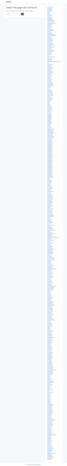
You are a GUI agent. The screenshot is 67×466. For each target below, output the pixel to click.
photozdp (49, 87)
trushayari (49, 69)
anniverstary (49, 256)
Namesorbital (50, 273)
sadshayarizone (50, 70)
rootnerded (49, 418)
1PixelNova (49, 338)
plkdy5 (48, 379)
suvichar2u (49, 454)
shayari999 (49, 15)
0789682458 (49, 171)
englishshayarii (50, 130)
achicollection (50, 187)
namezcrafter (49, 405)
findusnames (49, 266)
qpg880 (48, 377)
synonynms (49, 220)
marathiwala (49, 261)
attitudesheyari (50, 198)
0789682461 (49, 175)
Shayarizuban (50, 26)
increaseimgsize (50, 288)
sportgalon (49, 294)
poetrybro (49, 60)
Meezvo (48, 328)
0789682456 (49, 168)
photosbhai (49, 49)
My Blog (8, 1)
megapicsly (49, 335)
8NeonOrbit (49, 347)
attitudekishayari (50, 215)
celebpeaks (49, 298)
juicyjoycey (49, 193)
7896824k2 (49, 122)
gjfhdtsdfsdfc (50, 111)
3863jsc (48, 394)
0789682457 (49, 170)
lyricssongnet (49, 188)
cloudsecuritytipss (50, 136)
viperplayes (49, 65)
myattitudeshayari (50, 129)
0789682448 (49, 158)
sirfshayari (49, 332)
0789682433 (49, 141)
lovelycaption (49, 445)
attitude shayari (50, 313)
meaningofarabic (50, 248)
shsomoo (49, 375)
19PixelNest (49, 359)
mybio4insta (49, 408)
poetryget (49, 271)
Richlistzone (49, 41)
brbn (48, 13)
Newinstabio (49, 324)
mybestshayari (50, 458)
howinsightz (49, 210)
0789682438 (49, 147)
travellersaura (50, 202)
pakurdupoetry (50, 51)
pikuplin (48, 217)
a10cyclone (49, 378)
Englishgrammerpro (51, 304)
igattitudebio (49, 362)
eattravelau (49, 449)
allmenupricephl (50, 249)
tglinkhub (49, 11)
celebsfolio (49, 274)
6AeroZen (49, 344)
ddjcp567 (49, 400)
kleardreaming (50, 330)
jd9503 (48, 393)
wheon (48, 89)
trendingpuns (49, 221)
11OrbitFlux (49, 350)
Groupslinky (49, 235)
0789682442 (49, 152)
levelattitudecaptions (51, 35)
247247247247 (50, 177)
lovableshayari (50, 131)
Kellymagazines (50, 252)
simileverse (49, 200)
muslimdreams (50, 289)
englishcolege (50, 325)
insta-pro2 (49, 96)
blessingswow (50, 440)
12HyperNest (49, 352)
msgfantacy (49, 76)
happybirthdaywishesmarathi (53, 237)
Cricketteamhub (50, 277)
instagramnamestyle (51, 233)
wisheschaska (50, 334)
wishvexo (49, 428)
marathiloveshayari (51, 44)
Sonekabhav (49, 9)
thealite (48, 226)
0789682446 (49, 156)
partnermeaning (50, 68)
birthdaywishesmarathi (51, 268)
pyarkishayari (49, 409)
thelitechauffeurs (50, 85)
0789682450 (49, 161)
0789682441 (49, 151)
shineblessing (50, 43)
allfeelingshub (50, 365)
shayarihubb (49, 99)
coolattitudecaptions (51, 23)
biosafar (48, 262)
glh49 (48, 390)
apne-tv (48, 102)
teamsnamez (49, 58)
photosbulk (49, 48)
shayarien (49, 451)
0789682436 (49, 145)
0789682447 (49, 157)
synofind (49, 322)
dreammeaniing (50, 225)
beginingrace (49, 59)
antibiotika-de (50, 368)
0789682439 (49, 149)
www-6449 (49, 387)
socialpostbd (49, 24)
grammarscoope (50, 137)
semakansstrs (50, 222)
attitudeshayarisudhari (51, 286)
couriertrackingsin (50, 257)
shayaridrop (49, 182)
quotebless (49, 105)
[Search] (22, 14)
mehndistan (49, 205)
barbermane (49, 323)
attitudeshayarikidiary (51, 453)
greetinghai (49, 307)
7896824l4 (49, 124)
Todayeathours (50, 228)
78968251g (49, 117)
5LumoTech (49, 343)
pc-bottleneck (50, 276)
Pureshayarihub (50, 306)
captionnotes (49, 38)
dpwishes (49, 80)
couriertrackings (50, 29)
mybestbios (49, 185)
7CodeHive (49, 345)
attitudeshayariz (50, 82)
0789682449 (49, 160)
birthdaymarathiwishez (51, 434)
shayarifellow (49, 84)
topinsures (49, 25)
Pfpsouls (49, 291)
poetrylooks (49, 195)
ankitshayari (49, 263)
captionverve (49, 429)
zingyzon (49, 183)
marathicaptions (50, 94)
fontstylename (50, 95)
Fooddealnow (50, 227)
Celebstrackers (50, 297)
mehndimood (49, 232)
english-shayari (50, 6)
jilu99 (48, 397)
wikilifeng (49, 28)
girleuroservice (50, 404)
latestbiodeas (50, 284)
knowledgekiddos (50, 337)
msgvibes (49, 439)
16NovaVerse (49, 355)
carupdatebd (49, 33)
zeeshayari (49, 186)
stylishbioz (49, 431)
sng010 (48, 385)
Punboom (49, 140)
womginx (49, 278)
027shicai (49, 403)
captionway (49, 421)
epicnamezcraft (50, 420)
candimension (50, 269)
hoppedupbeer (50, 380)
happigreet (49, 36)
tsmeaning (49, 218)
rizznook (49, 207)
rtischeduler (49, 279)
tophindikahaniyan (50, 50)
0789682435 (49, 144)
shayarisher (49, 79)
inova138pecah (50, 372)
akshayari (49, 190)
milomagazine (50, 64)
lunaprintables (50, 135)
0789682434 (49, 142)
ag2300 (48, 388)
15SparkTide (49, 354)
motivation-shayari (51, 259)
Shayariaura (49, 433)
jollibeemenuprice (50, 258)
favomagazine (50, 211)
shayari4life (49, 45)
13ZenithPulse (50, 353)
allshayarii (49, 31)
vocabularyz (49, 416)
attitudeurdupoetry (51, 46)
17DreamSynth (50, 357)
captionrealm (49, 364)
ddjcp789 (49, 402)
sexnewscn (49, 398)
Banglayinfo (49, 8)
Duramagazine (50, 253)
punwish (49, 283)
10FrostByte (49, 349)
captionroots (49, 180)
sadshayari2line (50, 456)
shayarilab (49, 299)
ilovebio (48, 104)
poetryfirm (49, 241)
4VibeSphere (49, 342)
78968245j (49, 121)
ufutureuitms (49, 201)
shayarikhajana (50, 450)
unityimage (49, 296)
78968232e (49, 115)
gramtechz (49, 238)
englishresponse (50, 216)
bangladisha (49, 19)
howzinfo (49, 192)
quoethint (49, 106)
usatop (48, 101)
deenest (48, 327)
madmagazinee (50, 191)
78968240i (49, 120)
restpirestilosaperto (51, 20)
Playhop (48, 231)
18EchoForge (49, 358)
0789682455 (49, 167)
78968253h (49, 119)
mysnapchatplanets (51, 230)
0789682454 (49, 166)
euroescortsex (50, 392)
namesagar (49, 443)
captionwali (49, 54)
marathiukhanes (50, 73)
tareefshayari (49, 413)
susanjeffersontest (51, 382)
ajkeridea (49, 86)
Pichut (48, 178)
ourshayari (49, 126)
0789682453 (49, 165)
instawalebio (49, 410)
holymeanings (50, 134)
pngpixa (48, 444)
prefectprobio (50, 39)
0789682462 (49, 176)
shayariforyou (50, 267)
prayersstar (49, 426)
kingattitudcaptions (51, 34)
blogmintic (49, 100)
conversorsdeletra (50, 132)
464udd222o (49, 107)
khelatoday (49, 14)
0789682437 (49, 146)
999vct (48, 399)
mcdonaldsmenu (50, 264)
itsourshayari (49, 363)
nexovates (49, 281)
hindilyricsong (50, 318)
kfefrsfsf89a (49, 109)
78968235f (49, 116)
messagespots (50, 314)
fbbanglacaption (50, 448)
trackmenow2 (50, 374)
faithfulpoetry (49, 91)
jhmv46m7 (49, 112)
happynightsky (50, 425)
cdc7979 (49, 383)
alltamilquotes (50, 206)
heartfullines (49, 414)
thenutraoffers (50, 389)
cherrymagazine (50, 240)
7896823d (49, 114)
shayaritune (49, 251)
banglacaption (50, 18)
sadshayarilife (50, 236)
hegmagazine (50, 212)
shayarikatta (49, 333)
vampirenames (50, 309)
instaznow (49, 415)
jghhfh (48, 125)
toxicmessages (50, 308)
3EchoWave (49, 340)
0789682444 (49, 155)
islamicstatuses (50, 30)
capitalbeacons (50, 196)
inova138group (50, 370)
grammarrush (49, 66)
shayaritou (49, 53)
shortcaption (49, 446)
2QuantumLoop (50, 339)
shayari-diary (49, 301)
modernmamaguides (51, 419)
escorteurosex (50, 373)
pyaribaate (49, 127)
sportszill (49, 293)
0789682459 (49, 172)
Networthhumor (50, 40)
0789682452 (49, 163)
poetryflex (49, 436)
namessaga (49, 317)
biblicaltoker (49, 247)
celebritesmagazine (51, 56)
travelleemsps (50, 213)
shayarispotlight (50, 208)
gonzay (48, 223)
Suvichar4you (50, 197)
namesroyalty (50, 272)
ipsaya (48, 55)
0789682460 (49, 173)
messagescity (50, 139)
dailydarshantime (50, 287)
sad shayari (49, 312)
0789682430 (49, 150)
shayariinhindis (50, 246)
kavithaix (49, 74)
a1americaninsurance (51, 369)
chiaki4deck (49, 203)
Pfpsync (48, 292)
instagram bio (50, 311)
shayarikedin (49, 455)
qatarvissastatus (50, 302)
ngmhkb (48, 110)
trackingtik (49, 395)
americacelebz (50, 424)
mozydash (49, 16)
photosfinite (49, 10)
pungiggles (49, 181)
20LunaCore (49, 360)
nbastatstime (49, 303)
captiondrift (49, 430)
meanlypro (49, 441)
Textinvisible (49, 75)
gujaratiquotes (50, 92)
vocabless (49, 329)
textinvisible (49, 438)
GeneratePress (38, 464)
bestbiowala (49, 71)
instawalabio (49, 90)
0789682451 (49, 162)
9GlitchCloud (49, 348)
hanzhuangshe (50, 367)
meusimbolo (49, 459)
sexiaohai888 (49, 384)
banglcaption (49, 81)
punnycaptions (50, 282)
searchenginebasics (51, 319)
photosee (49, 254)
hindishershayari (50, 21)
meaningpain (49, 423)
